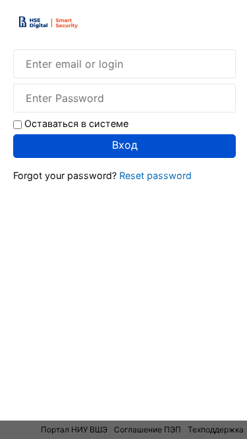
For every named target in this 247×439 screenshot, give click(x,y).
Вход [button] (125, 144)
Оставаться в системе (76, 123)
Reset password (155, 175)
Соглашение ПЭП (147, 429)
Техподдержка (216, 429)
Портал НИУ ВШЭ (74, 429)
